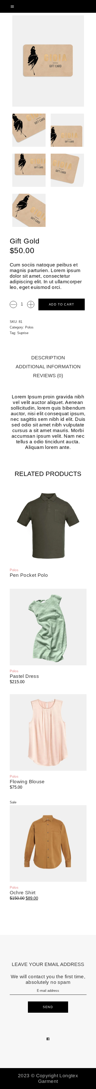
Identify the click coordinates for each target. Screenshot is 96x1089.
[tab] (48, 358)
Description (48, 357)
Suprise (22, 333)
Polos (29, 327)
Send (48, 1007)
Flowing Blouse (27, 781)
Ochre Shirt (23, 892)
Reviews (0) (48, 375)
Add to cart (61, 304)
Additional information (48, 366)
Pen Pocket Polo (29, 575)
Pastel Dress (24, 676)
